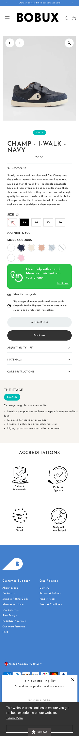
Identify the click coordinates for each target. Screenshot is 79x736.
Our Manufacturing (13, 626)
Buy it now (39, 335)
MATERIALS (14, 359)
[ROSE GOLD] (41, 248)
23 (24, 222)
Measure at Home (13, 604)
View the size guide (24, 294)
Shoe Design (9, 615)
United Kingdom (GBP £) (24, 664)
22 (12, 222)
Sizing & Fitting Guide (15, 599)
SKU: (10, 168)
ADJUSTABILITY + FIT (20, 347)
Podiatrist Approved (14, 621)
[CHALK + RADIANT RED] (11, 248)
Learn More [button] (14, 718)
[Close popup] (72, 679)
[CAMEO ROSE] (21, 258)
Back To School (35, 3)
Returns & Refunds (50, 593)
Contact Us (8, 593)
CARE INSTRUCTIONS (20, 371)
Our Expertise (10, 610)
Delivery (44, 588)
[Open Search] (67, 18)
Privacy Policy (47, 599)
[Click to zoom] (69, 43)
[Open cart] (74, 18)
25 (48, 222)
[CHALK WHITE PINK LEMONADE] (62, 248)
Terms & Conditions (51, 604)
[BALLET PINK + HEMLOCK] (31, 248)
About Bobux (10, 588)
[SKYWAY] (52, 248)
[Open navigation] (6, 18)
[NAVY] (21, 248)
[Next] (19, 43)
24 (36, 222)
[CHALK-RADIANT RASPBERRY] (11, 258)
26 (60, 222)
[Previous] (9, 43)
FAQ (5, 632)
